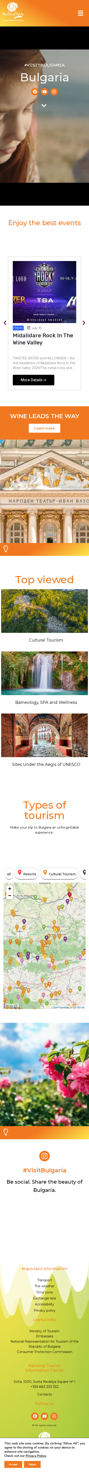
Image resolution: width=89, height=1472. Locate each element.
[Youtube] (44, 91)
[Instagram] (54, 91)
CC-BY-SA (78, 1007)
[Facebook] (34, 91)
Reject (32, 1464)
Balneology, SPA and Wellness (46, 702)
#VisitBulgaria (44, 65)
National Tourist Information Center (44, 1368)
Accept (13, 1464)
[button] (81, 13)
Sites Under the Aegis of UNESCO (46, 764)
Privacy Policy (36, 1456)
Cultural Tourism (46, 640)
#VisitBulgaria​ (44, 1170)
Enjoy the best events (44, 223)
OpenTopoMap (61, 1007)
